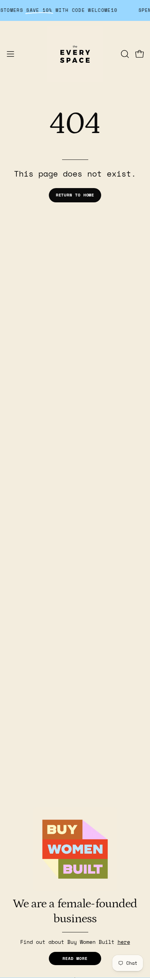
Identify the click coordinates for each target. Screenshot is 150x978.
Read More (74, 958)
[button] (124, 54)
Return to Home (75, 195)
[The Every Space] (75, 54)
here (124, 942)
